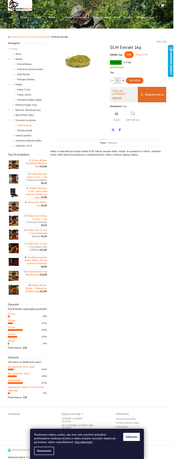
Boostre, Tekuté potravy (28, 110)
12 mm (11, 313)
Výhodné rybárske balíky (28, 140)
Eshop (14, 48)
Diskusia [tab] (112, 142)
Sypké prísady (24, 125)
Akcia (18, 54)
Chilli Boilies (23, 74)
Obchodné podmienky (126, 419)
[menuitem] (26, 17)
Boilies (18, 59)
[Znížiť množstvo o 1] (112, 80)
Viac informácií (83, 442)
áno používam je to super (21, 366)
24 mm (11, 334)
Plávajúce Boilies (25, 79)
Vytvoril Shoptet (19, 449)
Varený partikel (23, 135)
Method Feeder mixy (26, 105)
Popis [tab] (103, 142)
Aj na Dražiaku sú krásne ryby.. (78, 425)
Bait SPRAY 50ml (24, 115)
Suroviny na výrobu (25, 120)
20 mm (11, 327)
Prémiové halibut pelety (29, 99)
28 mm (11, 341)
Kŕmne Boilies (24, 64)
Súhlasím (131, 437)
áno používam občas (19, 373)
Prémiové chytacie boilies (29, 69)
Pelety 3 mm (23, 89)
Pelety (18, 84)
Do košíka (134, 80)
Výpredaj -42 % (23, 145)
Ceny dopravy (122, 426)
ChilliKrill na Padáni (72, 418)
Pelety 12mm (23, 94)
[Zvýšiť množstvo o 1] (123, 80)
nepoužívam (14, 380)
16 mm (11, 320)
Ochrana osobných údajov (128, 422)
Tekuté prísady (24, 130)
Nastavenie (44, 451)
